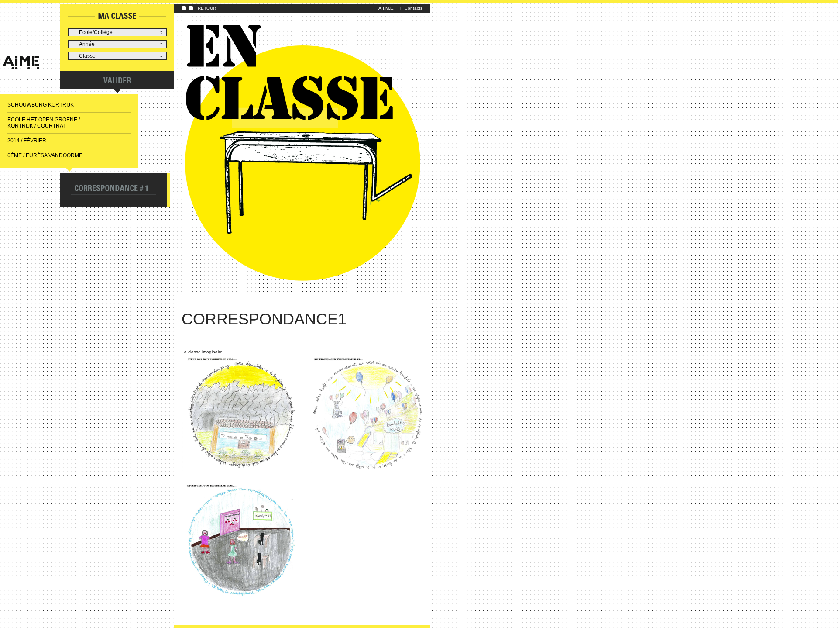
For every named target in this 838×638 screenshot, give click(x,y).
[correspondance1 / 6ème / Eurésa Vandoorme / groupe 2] (367, 413)
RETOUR (207, 8)
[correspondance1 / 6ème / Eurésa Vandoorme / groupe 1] (240, 413)
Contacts (413, 8)
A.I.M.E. (386, 8)
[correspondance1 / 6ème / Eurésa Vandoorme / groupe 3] (240, 540)
